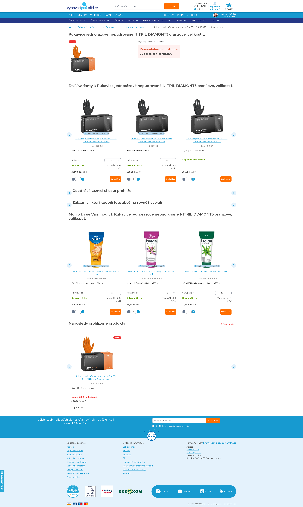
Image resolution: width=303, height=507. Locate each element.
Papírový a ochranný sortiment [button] (155, 20)
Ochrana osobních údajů (134, 469)
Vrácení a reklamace (76, 458)
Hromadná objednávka (134, 462)
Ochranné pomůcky (87, 27)
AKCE (71, 15)
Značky (119, 15)
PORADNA (182, 15)
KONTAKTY (168, 15)
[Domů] (70, 27)
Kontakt (70, 447)
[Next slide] (233, 134)
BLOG (194, 15)
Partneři (127, 473)
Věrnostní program (76, 466)
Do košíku (115, 179)
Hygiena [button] (179, 20)
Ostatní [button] (212, 20)
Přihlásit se (213, 420)
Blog (125, 458)
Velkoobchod (129, 447)
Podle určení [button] (196, 20)
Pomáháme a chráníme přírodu (138, 466)
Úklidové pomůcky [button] (98, 20)
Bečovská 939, (194, 451)
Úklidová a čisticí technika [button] (124, 20)
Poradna (127, 454)
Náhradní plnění (74, 454)
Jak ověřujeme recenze (78, 473)
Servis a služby (73, 477)
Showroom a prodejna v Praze (219, 443)
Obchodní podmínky (77, 462)
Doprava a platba (75, 451)
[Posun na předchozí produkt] (69, 134)
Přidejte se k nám (75, 469)
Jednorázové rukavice (134, 27)
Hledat (172, 6)
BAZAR (108, 15)
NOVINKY (82, 15)
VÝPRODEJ (95, 15)
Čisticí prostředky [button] (75, 20)
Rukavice (110, 27)
